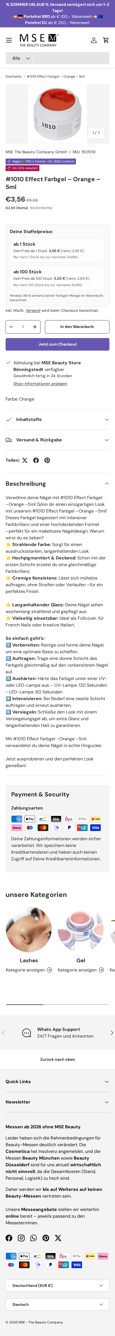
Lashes (29, 960)
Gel (80, 960)
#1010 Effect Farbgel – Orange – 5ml (56, 76)
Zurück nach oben (57, 1059)
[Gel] (81, 929)
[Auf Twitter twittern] (24, 460)
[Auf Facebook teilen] (36, 460)
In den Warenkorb (77, 326)
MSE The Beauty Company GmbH (36, 151)
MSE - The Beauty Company (40, 1322)
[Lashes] (29, 929)
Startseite (13, 76)
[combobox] (57, 58)
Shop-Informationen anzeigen (40, 383)
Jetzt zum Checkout (58, 344)
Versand (33, 310)
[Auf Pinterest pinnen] (47, 460)
